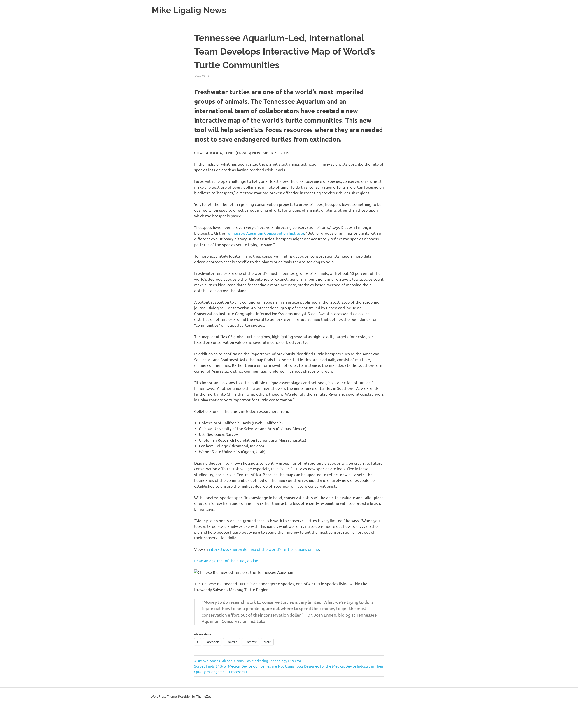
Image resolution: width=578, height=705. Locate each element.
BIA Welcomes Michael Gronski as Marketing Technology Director (248, 660)
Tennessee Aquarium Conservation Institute (265, 233)
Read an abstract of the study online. (226, 560)
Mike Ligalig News (189, 10)
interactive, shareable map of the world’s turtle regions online (264, 549)
